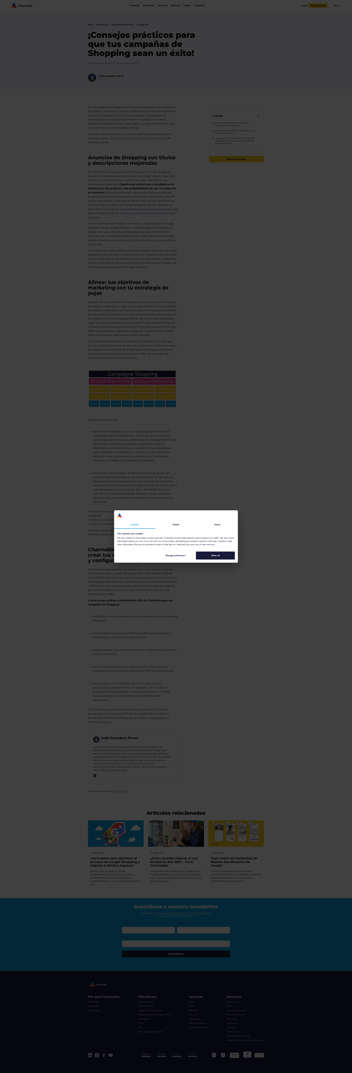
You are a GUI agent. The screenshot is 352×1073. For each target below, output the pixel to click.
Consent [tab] (135, 524)
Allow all (215, 555)
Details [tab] (176, 524)
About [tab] (217, 524)
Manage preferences (175, 555)
